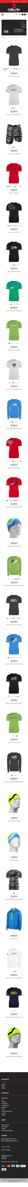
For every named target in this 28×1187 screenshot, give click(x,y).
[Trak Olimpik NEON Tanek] (14, 808)
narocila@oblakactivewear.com (10, 1141)
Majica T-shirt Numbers (14, 468)
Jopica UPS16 (14, 939)
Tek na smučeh (5, 1105)
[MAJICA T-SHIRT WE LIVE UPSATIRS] (14, 298)
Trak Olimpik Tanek (14, 860)
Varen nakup (4, 1127)
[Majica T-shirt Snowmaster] (14, 102)
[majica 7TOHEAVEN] (14, 180)
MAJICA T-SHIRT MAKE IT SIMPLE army (14, 899)
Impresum (15, 1181)
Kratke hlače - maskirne (14, 154)
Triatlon (3, 1115)
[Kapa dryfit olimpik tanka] (14, 534)
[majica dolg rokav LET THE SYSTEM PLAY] (14, 573)
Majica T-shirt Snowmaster (14, 114)
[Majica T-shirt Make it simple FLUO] (14, 1004)
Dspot (18, 1181)
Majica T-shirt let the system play (14, 664)
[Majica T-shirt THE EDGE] (14, 730)
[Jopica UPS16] (14, 926)
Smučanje (4, 1107)
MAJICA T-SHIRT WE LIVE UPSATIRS (14, 311)
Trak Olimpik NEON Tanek (14, 821)
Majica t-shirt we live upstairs (14, 507)
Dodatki (3, 1088)
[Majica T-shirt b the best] (14, 259)
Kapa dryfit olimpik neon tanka (14, 1056)
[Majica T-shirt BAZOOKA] (14, 337)
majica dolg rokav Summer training (14, 782)
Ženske (3, 1084)
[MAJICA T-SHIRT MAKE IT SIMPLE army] (14, 887)
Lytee (11, 1181)
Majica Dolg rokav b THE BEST (14, 428)
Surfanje (4, 1113)
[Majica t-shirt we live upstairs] (14, 494)
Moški (3, 1086)
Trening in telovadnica (7, 1111)
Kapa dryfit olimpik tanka (14, 546)
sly (8, 1181)
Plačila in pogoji (5, 1125)
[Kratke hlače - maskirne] (14, 141)
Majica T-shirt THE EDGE (14, 742)
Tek (2, 1100)
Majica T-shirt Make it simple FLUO (14, 1017)
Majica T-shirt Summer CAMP (14, 389)
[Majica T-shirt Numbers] (14, 455)
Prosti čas (4, 1102)
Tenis (3, 1109)
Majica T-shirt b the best (14, 271)
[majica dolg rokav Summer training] (14, 769)
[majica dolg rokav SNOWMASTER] (14, 965)
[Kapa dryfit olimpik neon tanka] (14, 1044)
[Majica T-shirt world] (14, 220)
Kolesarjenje (5, 1098)
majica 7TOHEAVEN (14, 193)
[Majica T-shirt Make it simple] (14, 612)
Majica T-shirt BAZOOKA (14, 350)
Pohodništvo (5, 1103)
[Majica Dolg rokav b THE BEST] (14, 416)
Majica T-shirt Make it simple (14, 625)
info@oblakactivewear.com (9, 1139)
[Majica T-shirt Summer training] (14, 691)
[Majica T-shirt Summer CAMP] (14, 377)
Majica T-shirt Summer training (14, 703)
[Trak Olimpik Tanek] (14, 848)
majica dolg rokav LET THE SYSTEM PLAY (14, 585)
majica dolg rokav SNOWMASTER (14, 978)
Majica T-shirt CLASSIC (14, 76)
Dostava (4, 1128)
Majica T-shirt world (14, 232)
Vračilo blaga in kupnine (7, 1130)
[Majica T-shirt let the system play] (14, 651)
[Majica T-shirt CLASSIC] (14, 63)
